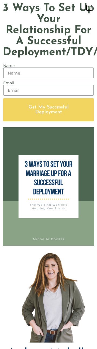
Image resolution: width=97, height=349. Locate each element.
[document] (48, 174)
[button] (89, 7)
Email (8, 83)
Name (9, 66)
